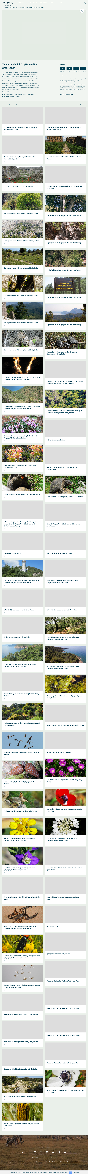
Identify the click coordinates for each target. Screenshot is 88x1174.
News (52, 3)
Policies (53, 1158)
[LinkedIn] (47, 1154)
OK (70, 1172)
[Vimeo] (59, 1154)
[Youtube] (53, 1154)
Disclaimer (47, 1158)
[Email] (65, 1154)
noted (22, 1162)
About (60, 3)
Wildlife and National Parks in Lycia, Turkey (22, 94)
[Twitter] (23, 1154)
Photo (6, 7)
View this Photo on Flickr (66, 94)
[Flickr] (41, 1154)
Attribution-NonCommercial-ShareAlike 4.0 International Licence (63, 1162)
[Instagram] (35, 1154)
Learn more (76, 1172)
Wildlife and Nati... (13, 7)
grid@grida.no (75, 89)
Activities (20, 3)
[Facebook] (29, 1154)
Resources (43, 3)
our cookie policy (62, 1172)
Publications (32, 3)
